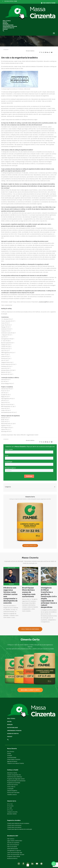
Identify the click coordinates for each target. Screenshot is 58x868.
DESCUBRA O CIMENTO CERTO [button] (30, 545)
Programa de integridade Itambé (16, 779)
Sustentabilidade (8, 25)
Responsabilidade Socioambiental (16, 780)
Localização (10, 788)
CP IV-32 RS (10, 806)
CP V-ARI (9, 808)
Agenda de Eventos (8, 28)
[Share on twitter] (42, 52)
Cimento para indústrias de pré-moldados (18, 823)
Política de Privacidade (13, 792)
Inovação (5, 23)
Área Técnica (7, 20)
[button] (2, 1)
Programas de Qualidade (13, 782)
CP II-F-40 (10, 810)
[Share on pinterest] (46, 52)
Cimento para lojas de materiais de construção (19, 829)
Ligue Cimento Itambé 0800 (14, 840)
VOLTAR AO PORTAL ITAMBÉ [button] (10, 1)
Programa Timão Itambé (13, 856)
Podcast (5, 29)
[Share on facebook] (40, 52)
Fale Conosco (10, 838)
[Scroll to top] (28, 865)
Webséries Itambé (12, 773)
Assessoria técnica (12, 858)
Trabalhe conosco (12, 794)
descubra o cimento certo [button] (30, 690)
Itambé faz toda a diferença (14, 776)
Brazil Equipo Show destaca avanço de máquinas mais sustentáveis (28, 592)
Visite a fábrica (11, 786)
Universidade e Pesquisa (10, 26)
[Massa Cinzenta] (30, 12)
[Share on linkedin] (48, 52)
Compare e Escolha (12, 812)
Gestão (5, 22)
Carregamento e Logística (14, 850)
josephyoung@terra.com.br (46, 302)
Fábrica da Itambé (12, 846)
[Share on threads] (44, 52)
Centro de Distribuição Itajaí (14, 852)
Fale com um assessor (13, 844)
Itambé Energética (12, 790)
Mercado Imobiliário (30, 50)
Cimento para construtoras (14, 825)
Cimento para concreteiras (14, 827)
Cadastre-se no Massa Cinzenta (15, 763)
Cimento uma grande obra (14, 775)
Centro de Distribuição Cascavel (15, 854)
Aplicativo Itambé (12, 814)
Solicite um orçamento (13, 842)
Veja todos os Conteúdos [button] (30, 629)
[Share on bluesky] (52, 52)
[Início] (49, 3)
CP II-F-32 (9, 804)
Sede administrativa (12, 848)
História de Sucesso (12, 784)
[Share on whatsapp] (50, 52)
